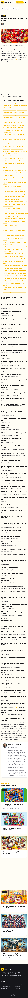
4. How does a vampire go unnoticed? (13, 112)
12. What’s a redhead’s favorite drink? (13, 134)
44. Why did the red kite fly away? (12, 228)
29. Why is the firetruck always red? (13, 186)
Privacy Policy (18, 984)
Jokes (6, 13)
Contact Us (17, 986)
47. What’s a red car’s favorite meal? (13, 235)
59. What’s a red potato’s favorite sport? (14, 273)
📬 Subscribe (20, 2)
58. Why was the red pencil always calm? (14, 270)
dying (16, 707)
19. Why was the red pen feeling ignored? (14, 155)
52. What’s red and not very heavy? (13, 253)
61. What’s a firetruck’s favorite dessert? (14, 278)
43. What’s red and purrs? (10, 225)
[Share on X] (6, 8)
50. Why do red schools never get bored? (15, 247)
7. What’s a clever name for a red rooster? (15, 120)
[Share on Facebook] (2, 8)
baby (16, 59)
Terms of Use (4, 988)
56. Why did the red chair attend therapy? (15, 265)
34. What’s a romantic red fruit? (12, 199)
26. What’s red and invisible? (11, 175)
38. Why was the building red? (11, 211)
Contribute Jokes (19, 988)
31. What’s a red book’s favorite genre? (14, 191)
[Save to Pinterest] (10, 8)
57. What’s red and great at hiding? (13, 268)
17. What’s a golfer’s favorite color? (13, 149)
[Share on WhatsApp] (13, 8)
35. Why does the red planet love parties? (15, 201)
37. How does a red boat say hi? (12, 208)
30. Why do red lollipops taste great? (13, 189)
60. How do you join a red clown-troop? (14, 275)
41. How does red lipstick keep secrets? (14, 218)
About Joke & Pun (5, 986)
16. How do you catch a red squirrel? (13, 146)
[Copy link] (17, 8)
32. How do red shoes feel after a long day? (15, 194)
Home (2, 13)
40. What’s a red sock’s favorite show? (14, 216)
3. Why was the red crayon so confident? (15, 110)
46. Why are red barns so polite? (12, 233)
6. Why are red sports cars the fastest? (14, 117)
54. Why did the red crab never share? (14, 258)
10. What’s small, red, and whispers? (13, 127)
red (5, 47)
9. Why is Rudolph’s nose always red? (13, 125)
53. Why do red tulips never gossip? (13, 256)
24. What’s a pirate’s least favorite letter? (15, 170)
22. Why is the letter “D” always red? (13, 163)
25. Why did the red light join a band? (13, 172)
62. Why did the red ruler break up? (13, 280)
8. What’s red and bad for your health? (14, 122)
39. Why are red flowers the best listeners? (15, 213)
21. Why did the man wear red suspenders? (15, 161)
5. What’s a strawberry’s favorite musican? (15, 115)
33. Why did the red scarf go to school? (14, 196)
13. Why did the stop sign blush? (12, 137)
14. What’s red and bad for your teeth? (14, 139)
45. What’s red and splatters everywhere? (15, 230)
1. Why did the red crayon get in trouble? (14, 103)
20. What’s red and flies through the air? (14, 158)
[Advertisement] (14, 77)
